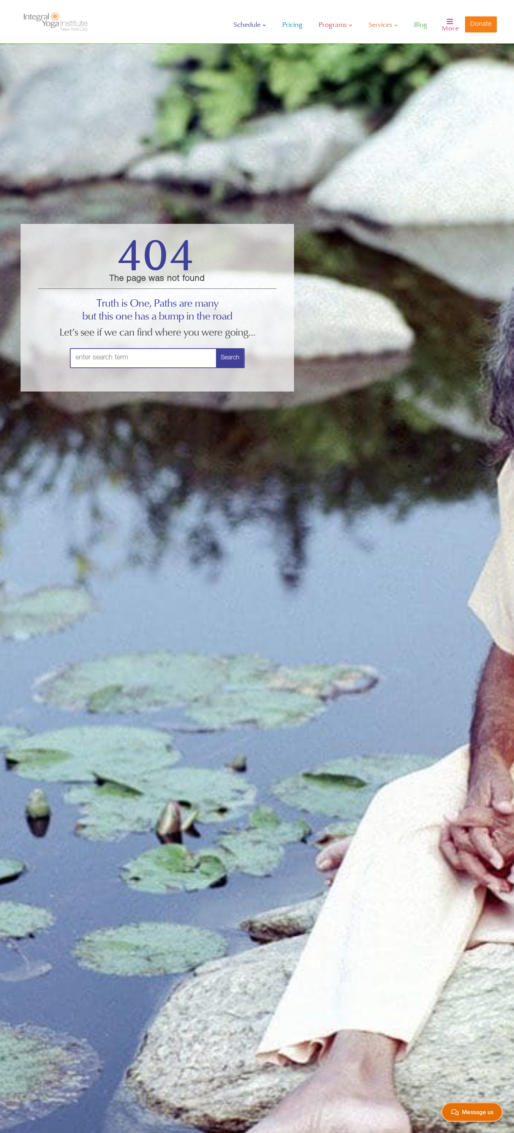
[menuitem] (249, 25)
